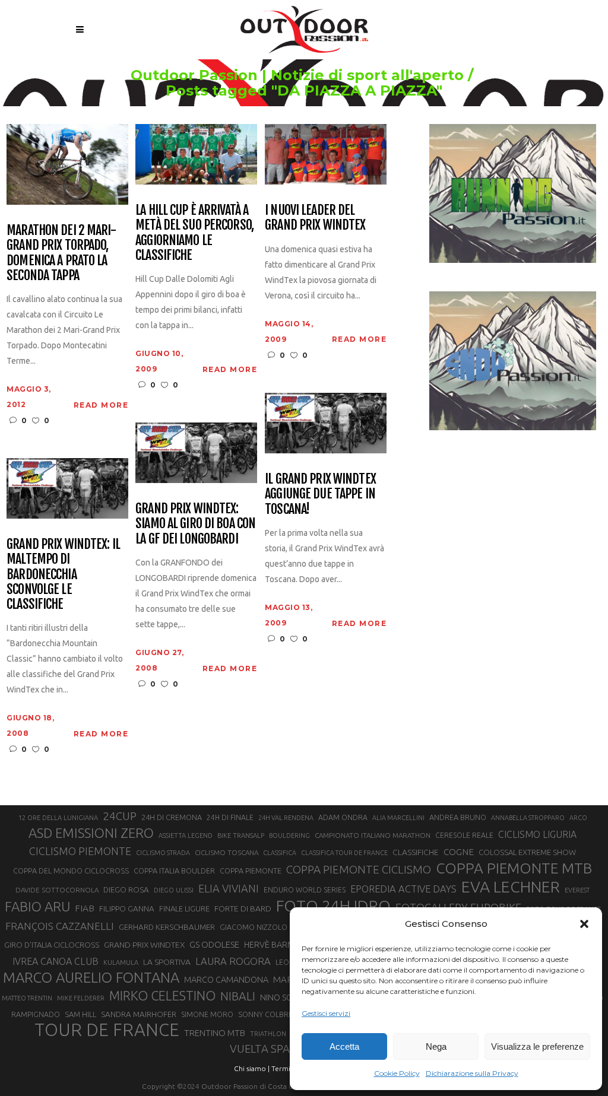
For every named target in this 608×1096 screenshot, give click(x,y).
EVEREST (577, 890)
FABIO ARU (37, 906)
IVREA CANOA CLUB (55, 961)
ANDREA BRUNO (457, 817)
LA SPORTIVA (167, 962)
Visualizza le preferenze (537, 1046)
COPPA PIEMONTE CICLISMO (358, 869)
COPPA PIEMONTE (250, 870)
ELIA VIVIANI (228, 888)
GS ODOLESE (214, 944)
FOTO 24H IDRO (333, 905)
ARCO (578, 817)
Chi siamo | (252, 1068)
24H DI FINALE (230, 817)
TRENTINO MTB (214, 1033)
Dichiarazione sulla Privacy (472, 1073)
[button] (584, 924)
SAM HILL (80, 1014)
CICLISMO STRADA (163, 852)
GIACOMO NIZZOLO (253, 927)
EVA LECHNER (510, 886)
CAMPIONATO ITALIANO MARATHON (372, 835)
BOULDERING (289, 835)
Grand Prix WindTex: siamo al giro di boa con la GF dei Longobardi (195, 523)
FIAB (84, 908)
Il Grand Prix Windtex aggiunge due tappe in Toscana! (320, 493)
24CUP (120, 815)
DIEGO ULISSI (174, 890)
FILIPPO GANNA (126, 908)
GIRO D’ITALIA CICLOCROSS (51, 945)
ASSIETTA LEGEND (186, 835)
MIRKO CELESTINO (162, 996)
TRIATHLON (268, 1033)
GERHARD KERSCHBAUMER (167, 927)
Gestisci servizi (326, 1013)
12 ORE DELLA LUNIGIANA (58, 817)
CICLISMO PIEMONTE (80, 851)
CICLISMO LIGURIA (537, 834)
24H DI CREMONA (171, 817)
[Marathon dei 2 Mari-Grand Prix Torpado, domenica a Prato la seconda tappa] (67, 163)
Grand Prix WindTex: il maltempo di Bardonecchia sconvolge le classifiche (63, 573)
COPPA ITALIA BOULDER (174, 870)
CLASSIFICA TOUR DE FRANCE (344, 852)
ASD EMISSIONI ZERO (91, 832)
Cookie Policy (397, 1073)
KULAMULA (120, 962)
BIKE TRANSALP (240, 835)
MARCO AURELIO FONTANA (91, 978)
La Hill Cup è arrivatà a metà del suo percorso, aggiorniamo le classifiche (194, 232)
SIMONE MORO (207, 1014)
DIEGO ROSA (126, 889)
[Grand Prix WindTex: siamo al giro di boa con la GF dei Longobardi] (196, 452)
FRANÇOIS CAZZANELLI (59, 926)
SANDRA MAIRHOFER (138, 1014)
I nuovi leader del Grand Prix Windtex (315, 217)
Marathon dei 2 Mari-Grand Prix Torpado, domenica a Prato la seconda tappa (61, 252)
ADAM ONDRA (343, 817)
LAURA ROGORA (233, 961)
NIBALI (237, 996)
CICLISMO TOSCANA (226, 852)
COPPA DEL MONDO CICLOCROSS (71, 870)
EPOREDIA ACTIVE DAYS (403, 889)
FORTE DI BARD (242, 908)
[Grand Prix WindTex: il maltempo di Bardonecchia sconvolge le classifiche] (67, 487)
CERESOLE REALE (464, 835)
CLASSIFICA (279, 852)
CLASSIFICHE (415, 852)
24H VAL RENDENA (286, 817)
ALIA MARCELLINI (398, 817)
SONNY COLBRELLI (270, 1014)
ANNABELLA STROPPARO (528, 817)
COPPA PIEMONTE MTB (514, 868)
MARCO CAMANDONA (226, 979)
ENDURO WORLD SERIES (305, 890)
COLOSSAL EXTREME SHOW (527, 852)
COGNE (459, 852)
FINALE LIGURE (184, 908)
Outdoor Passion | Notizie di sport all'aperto (297, 75)
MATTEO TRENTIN (27, 998)
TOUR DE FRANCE (106, 1030)
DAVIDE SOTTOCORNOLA (57, 890)
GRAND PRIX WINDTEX (144, 944)
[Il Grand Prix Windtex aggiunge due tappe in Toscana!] (326, 422)
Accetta (344, 1046)
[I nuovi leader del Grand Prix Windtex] (326, 153)
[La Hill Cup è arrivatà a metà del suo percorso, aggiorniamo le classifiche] (196, 153)
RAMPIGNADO (35, 1014)
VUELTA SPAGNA (271, 1049)
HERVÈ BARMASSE (279, 944)
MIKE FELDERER (80, 998)
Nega (436, 1046)
